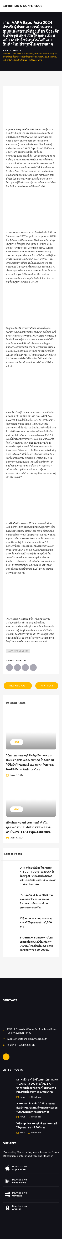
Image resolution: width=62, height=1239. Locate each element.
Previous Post (18, 685)
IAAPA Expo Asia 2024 (18, 651)
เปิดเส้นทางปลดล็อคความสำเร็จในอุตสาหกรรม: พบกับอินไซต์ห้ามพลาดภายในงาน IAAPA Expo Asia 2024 (28, 827)
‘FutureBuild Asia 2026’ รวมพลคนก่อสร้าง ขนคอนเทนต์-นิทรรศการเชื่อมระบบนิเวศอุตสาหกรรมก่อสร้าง (37, 1108)
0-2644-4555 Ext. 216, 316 (21, 1045)
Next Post (47, 685)
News (15, 50)
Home (5, 50)
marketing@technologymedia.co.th (27, 1039)
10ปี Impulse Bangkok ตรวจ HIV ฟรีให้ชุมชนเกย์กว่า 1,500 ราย (36, 922)
